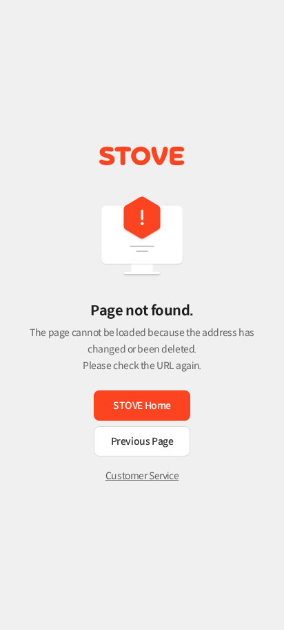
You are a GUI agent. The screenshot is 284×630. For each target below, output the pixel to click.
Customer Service (142, 476)
